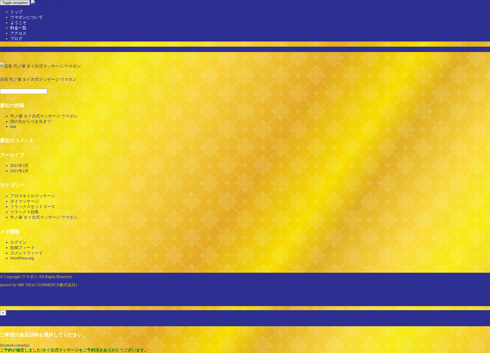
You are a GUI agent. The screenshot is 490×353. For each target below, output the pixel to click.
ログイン (18, 242)
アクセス (18, 33)
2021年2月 (19, 171)
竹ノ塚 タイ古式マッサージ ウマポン (44, 116)
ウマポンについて (26, 17)
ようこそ (18, 22)
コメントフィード (26, 253)
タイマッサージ (24, 201)
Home (5, 49)
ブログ (16, 38)
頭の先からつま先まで (30, 121)
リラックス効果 (24, 212)
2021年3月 (19, 165)
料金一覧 (18, 28)
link (13, 126)
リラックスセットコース (32, 206)
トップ (16, 12)
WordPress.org (22, 258)
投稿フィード (22, 247)
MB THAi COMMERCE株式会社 (47, 285)
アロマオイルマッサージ (32, 196)
